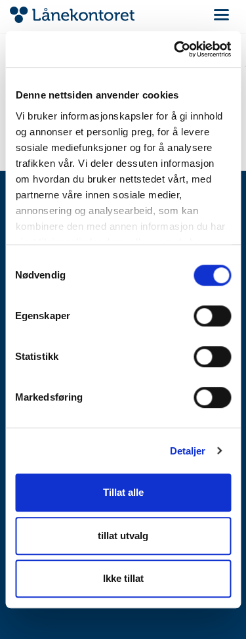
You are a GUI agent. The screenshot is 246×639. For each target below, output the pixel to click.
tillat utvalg (123, 535)
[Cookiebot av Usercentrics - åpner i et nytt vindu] (175, 49)
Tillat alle (123, 492)
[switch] (212, 315)
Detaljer (188, 450)
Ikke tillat (123, 578)
